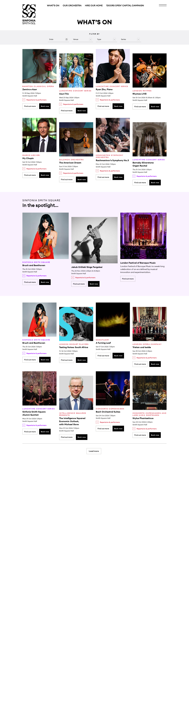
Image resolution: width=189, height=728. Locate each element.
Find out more (30, 106)
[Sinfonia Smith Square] (29, 14)
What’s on (53, 5)
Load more (94, 451)
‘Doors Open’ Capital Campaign (125, 5)
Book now (45, 106)
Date (51, 39)
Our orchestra (72, 5)
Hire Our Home (94, 5)
